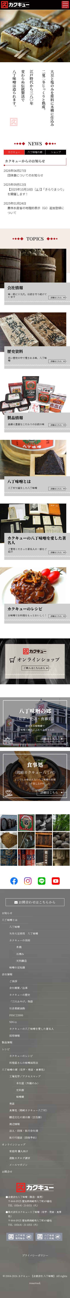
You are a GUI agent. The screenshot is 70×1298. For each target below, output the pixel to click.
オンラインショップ (13, 1144)
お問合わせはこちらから (37, 902)
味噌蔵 (18, 1097)
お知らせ (7, 913)
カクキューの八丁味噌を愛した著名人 (31, 1029)
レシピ (6, 1049)
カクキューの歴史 (19, 995)
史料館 (18, 1090)
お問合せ (7, 1171)
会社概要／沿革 (18, 988)
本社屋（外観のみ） (26, 1083)
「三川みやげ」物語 (21, 1001)
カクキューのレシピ (21, 1056)
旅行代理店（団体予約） (23, 1137)
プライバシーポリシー (35, 1255)
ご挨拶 (13, 981)
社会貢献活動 (17, 1008)
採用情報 (14, 1035)
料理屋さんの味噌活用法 (23, 1063)
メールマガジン (18, 1164)
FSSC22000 (16, 1015)
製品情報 (7, 1042)
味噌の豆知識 (17, 967)
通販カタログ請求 (19, 1158)
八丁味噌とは (10, 920)
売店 (12, 1103)
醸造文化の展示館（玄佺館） (26, 1117)
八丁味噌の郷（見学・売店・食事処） (24, 1069)
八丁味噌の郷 (35, 152)
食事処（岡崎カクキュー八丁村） (29, 1110)
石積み (18, 954)
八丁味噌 (14, 927)
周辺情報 (14, 1124)
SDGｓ (13, 1022)
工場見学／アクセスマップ (25, 1076)
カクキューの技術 (19, 940)
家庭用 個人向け (18, 1151)
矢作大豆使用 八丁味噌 (23, 933)
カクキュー (14, 152)
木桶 (17, 947)
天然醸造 (20, 961)
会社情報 (7, 974)
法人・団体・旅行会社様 (23, 1130)
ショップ (56, 152)
